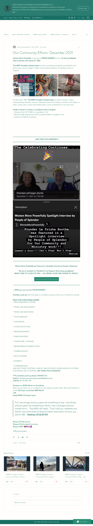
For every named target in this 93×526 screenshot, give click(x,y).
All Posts (6, 34)
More (73, 34)
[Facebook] (75, 18)
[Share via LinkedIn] (23, 437)
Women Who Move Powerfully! (21, 34)
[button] (88, 17)
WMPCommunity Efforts (40, 34)
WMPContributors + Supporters (59, 34)
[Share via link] (27, 437)
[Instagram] (72, 18)
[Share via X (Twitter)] (18, 437)
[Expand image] (24, 85)
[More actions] (79, 47)
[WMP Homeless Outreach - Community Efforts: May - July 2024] (76, 463)
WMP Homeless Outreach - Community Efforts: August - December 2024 (45, 475)
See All (87, 453)
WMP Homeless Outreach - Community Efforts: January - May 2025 (16, 475)
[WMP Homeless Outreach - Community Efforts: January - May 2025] (17, 463)
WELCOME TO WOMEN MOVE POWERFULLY (32, 4)
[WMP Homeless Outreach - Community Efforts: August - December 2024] (46, 463)
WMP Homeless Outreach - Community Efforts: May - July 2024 (75, 475)
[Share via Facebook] (14, 437)
